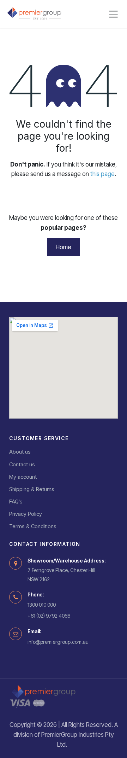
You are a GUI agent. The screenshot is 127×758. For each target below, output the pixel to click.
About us (20, 451)
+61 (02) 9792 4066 (49, 616)
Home (63, 247)
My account (23, 476)
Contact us (22, 464)
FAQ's (16, 501)
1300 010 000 (42, 605)
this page (102, 173)
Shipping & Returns (31, 489)
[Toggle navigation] (113, 14)
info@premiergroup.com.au (58, 642)
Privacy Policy (25, 514)
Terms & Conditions (32, 526)
